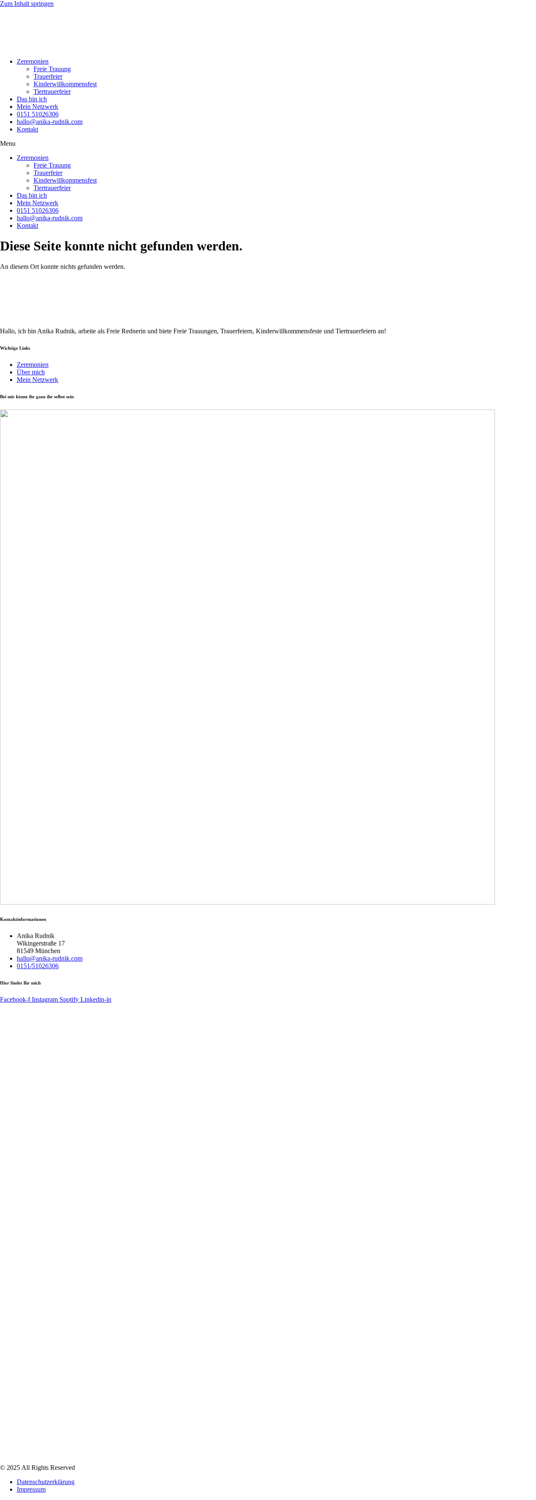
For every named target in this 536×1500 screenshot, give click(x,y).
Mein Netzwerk (37, 106)
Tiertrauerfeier (52, 91)
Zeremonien (33, 61)
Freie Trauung (52, 68)
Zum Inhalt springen (27, 3)
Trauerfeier (48, 76)
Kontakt (27, 129)
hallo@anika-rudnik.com (49, 121)
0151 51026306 (38, 114)
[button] (268, 143)
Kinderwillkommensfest (65, 84)
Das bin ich (32, 99)
